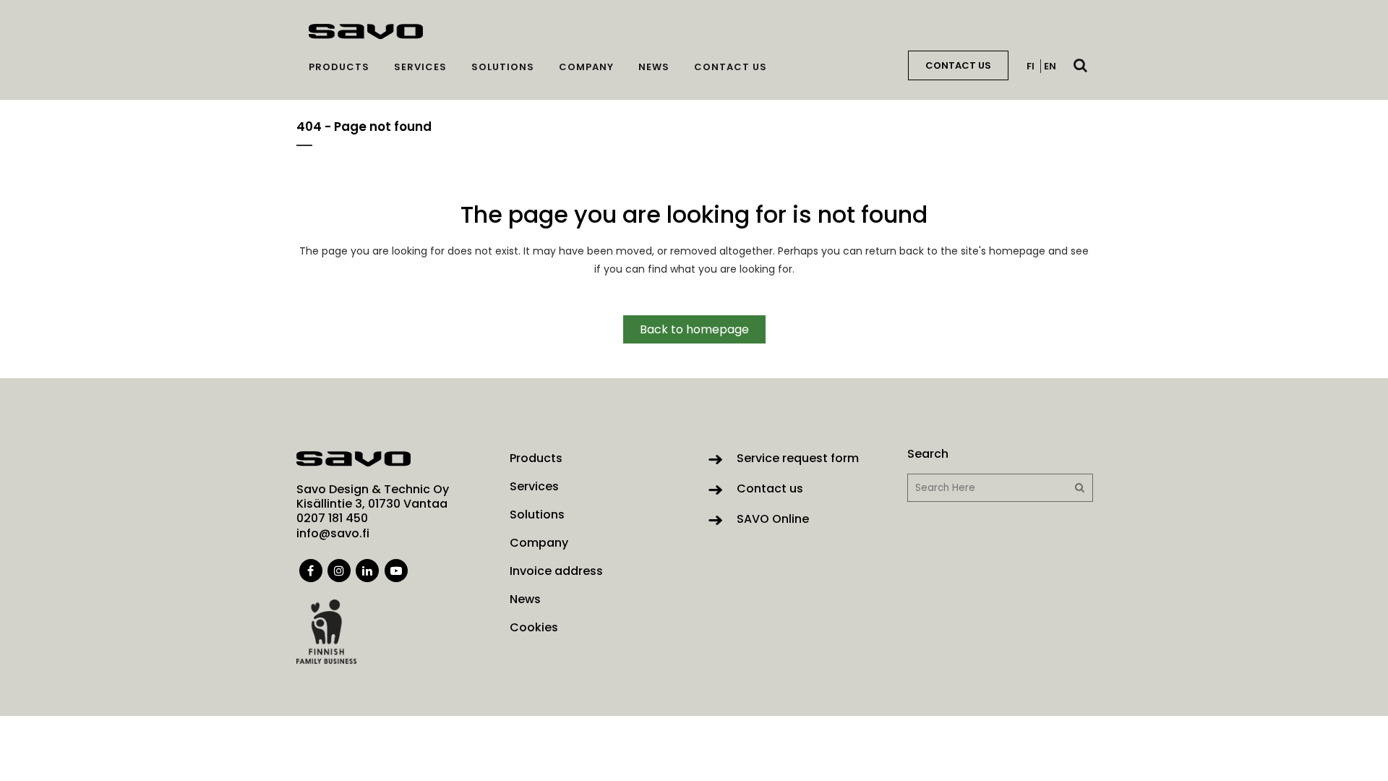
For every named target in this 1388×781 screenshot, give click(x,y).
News (525, 599)
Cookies (534, 628)
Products (536, 458)
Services (534, 487)
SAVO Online (773, 519)
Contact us (770, 488)
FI (1030, 66)
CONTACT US (958, 65)
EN (1050, 66)
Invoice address (556, 571)
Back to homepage (694, 329)
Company (539, 543)
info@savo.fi (332, 533)
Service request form (798, 458)
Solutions (537, 515)
